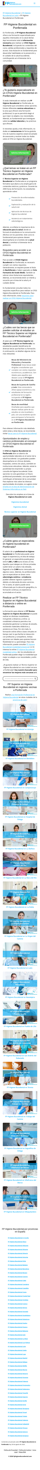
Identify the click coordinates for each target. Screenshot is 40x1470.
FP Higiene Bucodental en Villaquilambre (20, 1212)
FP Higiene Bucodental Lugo (17, 1354)
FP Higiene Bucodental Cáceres (18, 1277)
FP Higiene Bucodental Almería (18, 1253)
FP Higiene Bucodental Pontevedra (19, 1385)
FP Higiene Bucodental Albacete (18, 1246)
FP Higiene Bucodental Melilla (17, 1366)
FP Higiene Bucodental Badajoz (18, 1265)
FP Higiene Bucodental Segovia (18, 1397)
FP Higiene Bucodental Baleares (18, 1331)
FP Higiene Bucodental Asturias (18, 1257)
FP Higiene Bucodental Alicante (18, 1249)
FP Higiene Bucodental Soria (17, 1405)
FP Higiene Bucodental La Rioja (18, 1339)
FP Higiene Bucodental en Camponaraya (20, 787)
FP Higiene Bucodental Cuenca (17, 1304)
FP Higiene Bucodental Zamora (18, 1432)
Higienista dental (20, 507)
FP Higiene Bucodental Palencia (18, 1381)
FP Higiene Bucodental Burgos (17, 1273)
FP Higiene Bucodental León (17, 1346)
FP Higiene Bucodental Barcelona (18, 1269)
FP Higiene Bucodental (11, 13)
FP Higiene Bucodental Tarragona (18, 1408)
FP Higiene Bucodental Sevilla (17, 1401)
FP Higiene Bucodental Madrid (17, 1358)
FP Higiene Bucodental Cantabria (18, 1284)
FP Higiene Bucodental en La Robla (20, 907)
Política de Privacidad (11, 1450)
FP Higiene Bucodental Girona (17, 1308)
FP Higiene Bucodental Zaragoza (18, 1436)
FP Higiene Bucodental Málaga (17, 1362)
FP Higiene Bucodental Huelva (17, 1323)
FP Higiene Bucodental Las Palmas (19, 1342)
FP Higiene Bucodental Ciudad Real (19, 1296)
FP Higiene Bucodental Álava (17, 1242)
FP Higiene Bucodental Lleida (17, 1350)
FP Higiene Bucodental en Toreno (20, 1087)
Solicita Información (20, 74)
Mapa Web (22, 1452)
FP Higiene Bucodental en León (20, 968)
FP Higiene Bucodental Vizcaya (17, 1428)
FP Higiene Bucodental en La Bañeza (20, 849)
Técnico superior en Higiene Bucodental (20, 512)
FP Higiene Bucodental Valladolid (18, 1424)
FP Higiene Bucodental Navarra (18, 1374)
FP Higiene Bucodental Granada (18, 1311)
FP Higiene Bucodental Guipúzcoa (18, 1319)
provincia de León (20, 700)
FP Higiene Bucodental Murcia (17, 1370)
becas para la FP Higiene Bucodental (22, 433)
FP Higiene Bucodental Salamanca (19, 1389)
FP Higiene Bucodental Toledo (17, 1416)
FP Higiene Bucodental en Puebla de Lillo (20, 1026)
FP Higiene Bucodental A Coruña (18, 1238)
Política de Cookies (25, 1450)
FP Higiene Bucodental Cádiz (17, 1280)
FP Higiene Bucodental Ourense (18, 1377)
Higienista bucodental (20, 502)
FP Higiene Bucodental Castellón (18, 1288)
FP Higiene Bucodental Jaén (16, 1335)
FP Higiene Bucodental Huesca (17, 1327)
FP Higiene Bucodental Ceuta (17, 1292)
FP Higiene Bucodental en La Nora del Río (20, 878)
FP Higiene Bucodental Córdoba (18, 1300)
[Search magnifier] (35, 678)
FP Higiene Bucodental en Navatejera (20, 997)
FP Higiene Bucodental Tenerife (18, 1393)
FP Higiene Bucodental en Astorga (20, 729)
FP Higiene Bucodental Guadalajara (19, 1315)
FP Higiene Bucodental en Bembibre (20, 758)
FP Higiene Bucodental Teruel (17, 1412)
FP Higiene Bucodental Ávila (17, 1261)
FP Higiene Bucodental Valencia (18, 1420)
